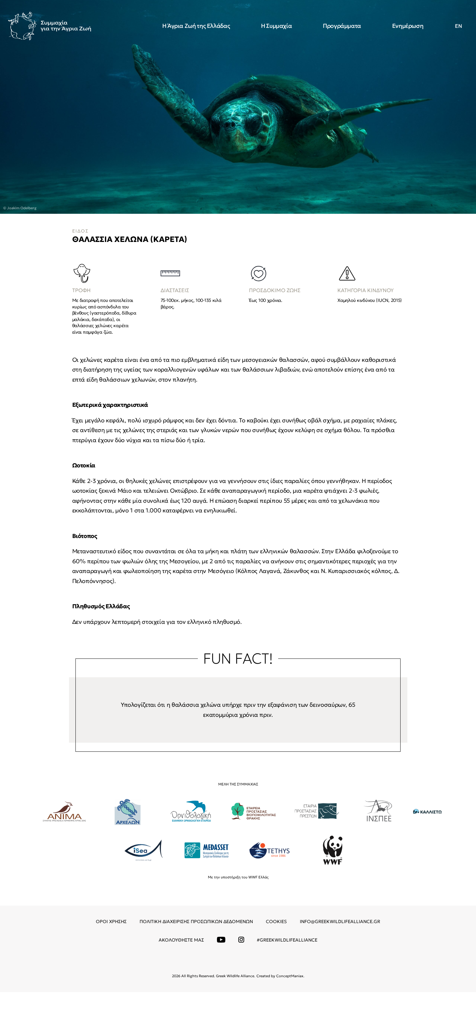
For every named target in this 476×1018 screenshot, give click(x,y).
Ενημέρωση (408, 25)
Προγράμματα (342, 25)
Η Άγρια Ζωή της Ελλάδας (196, 25)
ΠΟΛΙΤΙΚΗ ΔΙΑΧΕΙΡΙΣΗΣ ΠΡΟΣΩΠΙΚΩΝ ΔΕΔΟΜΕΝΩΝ (196, 921)
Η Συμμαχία (276, 25)
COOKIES (276, 921)
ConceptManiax (289, 976)
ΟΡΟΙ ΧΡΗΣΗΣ (111, 921)
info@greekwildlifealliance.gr (340, 921)
